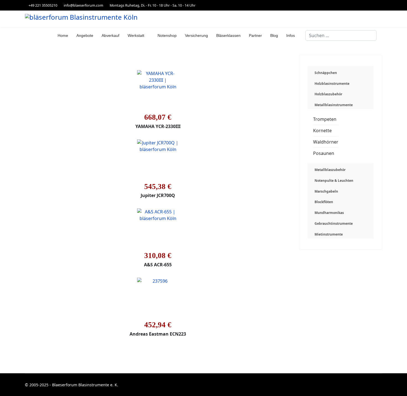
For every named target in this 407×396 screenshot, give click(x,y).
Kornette (322, 130)
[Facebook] (380, 5)
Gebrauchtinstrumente (334, 223)
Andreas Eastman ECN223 (158, 334)
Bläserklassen (228, 35)
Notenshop (167, 35)
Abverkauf (110, 35)
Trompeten (324, 119)
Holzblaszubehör (328, 94)
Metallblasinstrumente (334, 105)
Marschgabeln (326, 191)
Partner (255, 35)
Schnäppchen (326, 72)
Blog (274, 35)
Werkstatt (136, 35)
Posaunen (323, 153)
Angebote (84, 35)
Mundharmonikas (329, 212)
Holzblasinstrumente (332, 83)
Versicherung (196, 35)
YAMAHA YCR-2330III (158, 126)
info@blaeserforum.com (83, 5)
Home (63, 35)
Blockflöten (324, 202)
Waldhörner (325, 142)
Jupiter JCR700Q (158, 195)
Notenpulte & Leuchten (334, 180)
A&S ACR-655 (158, 265)
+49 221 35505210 (43, 5)
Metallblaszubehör (330, 169)
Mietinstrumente (329, 234)
